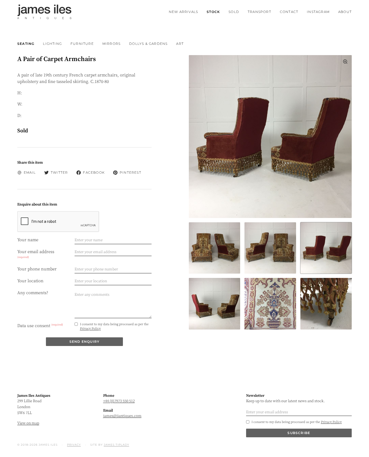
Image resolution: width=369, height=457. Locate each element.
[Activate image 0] (214, 248)
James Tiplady (116, 444)
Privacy (74, 444)
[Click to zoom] (270, 136)
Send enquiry (84, 342)
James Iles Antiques (44, 12)
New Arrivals (183, 12)
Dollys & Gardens (148, 44)
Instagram (318, 12)
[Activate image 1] (270, 248)
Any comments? (32, 292)
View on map (28, 423)
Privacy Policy (90, 329)
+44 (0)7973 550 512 (119, 401)
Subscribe (298, 433)
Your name (27, 240)
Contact (289, 12)
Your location (30, 281)
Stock (213, 12)
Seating (25, 44)
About (345, 12)
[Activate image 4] (270, 303)
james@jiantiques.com (122, 416)
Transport (259, 12)
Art (180, 44)
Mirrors (111, 44)
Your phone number (37, 269)
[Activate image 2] (326, 248)
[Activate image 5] (326, 303)
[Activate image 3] (214, 303)
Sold (234, 12)
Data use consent (40, 325)
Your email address (35, 254)
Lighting (52, 44)
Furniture (82, 44)
